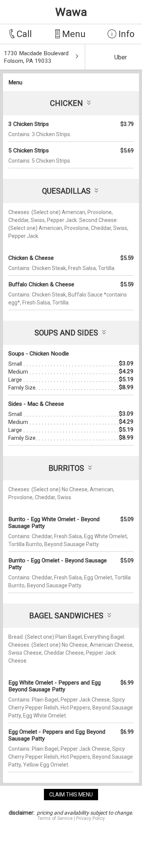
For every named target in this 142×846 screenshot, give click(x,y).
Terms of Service (55, 818)
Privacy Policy (90, 818)
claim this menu (71, 795)
